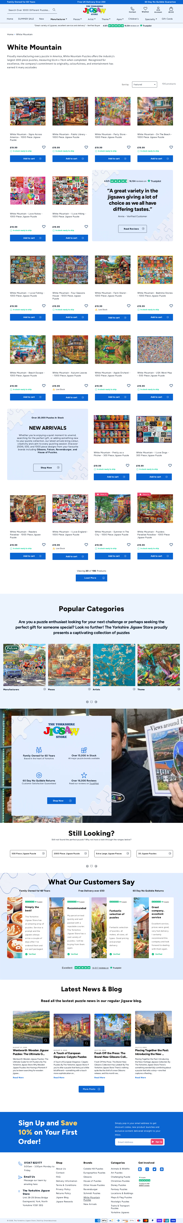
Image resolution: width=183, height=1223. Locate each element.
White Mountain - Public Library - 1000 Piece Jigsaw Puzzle (69, 135)
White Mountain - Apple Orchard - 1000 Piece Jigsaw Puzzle (112, 374)
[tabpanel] (24, 668)
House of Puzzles (92, 1181)
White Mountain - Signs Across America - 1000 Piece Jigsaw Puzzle (26, 137)
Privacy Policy (63, 1189)
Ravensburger (90, 1189)
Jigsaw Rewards (64, 1201)
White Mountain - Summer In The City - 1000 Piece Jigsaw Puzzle (112, 533)
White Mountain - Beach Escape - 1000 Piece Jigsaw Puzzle (27, 374)
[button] (58, 18)
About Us (61, 1168)
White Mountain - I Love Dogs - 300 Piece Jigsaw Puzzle (152, 454)
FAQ (58, 1177)
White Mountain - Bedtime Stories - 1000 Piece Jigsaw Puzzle (155, 294)
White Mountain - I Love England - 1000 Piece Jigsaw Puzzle (70, 533)
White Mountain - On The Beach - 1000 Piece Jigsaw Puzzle (154, 135)
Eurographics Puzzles (94, 1172)
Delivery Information (66, 1181)
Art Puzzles (117, 1172)
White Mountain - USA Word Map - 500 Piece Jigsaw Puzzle (154, 374)
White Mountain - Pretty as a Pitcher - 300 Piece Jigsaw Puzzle (111, 454)
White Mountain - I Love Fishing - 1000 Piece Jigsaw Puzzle (27, 294)
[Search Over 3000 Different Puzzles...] (53, 9)
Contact (60, 1172)
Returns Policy (63, 1193)
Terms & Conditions (66, 1185)
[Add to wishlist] (44, 148)
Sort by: (125, 84)
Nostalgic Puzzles (120, 1201)
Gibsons (87, 1177)
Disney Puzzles (118, 1185)
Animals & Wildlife (120, 1168)
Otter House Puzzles (94, 1185)
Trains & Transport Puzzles (120, 1207)
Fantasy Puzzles (119, 1189)
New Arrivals (90, 1204)
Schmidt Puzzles (91, 1193)
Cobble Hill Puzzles (93, 1168)
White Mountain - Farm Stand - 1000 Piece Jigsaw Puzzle (111, 294)
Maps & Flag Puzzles (121, 1197)
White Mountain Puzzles (91, 1198)
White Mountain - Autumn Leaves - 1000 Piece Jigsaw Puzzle (69, 374)
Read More (18, 1077)
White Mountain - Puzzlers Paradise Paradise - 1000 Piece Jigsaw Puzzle (153, 534)
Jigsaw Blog (62, 1197)
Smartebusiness (50, 1221)
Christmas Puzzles (120, 1181)
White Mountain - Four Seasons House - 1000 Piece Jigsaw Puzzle (68, 296)
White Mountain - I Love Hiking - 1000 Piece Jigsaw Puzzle (69, 215)
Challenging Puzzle (120, 1177)
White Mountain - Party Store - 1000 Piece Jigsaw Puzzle (111, 135)
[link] (132, 229)
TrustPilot (94, 783)
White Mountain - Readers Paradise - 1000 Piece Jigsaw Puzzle (25, 534)
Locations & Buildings (122, 1193)
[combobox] (32, 10)
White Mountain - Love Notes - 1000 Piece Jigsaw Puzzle (26, 215)
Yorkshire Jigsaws (120, 1212)
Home (10, 34)
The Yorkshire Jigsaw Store (25, 1221)
